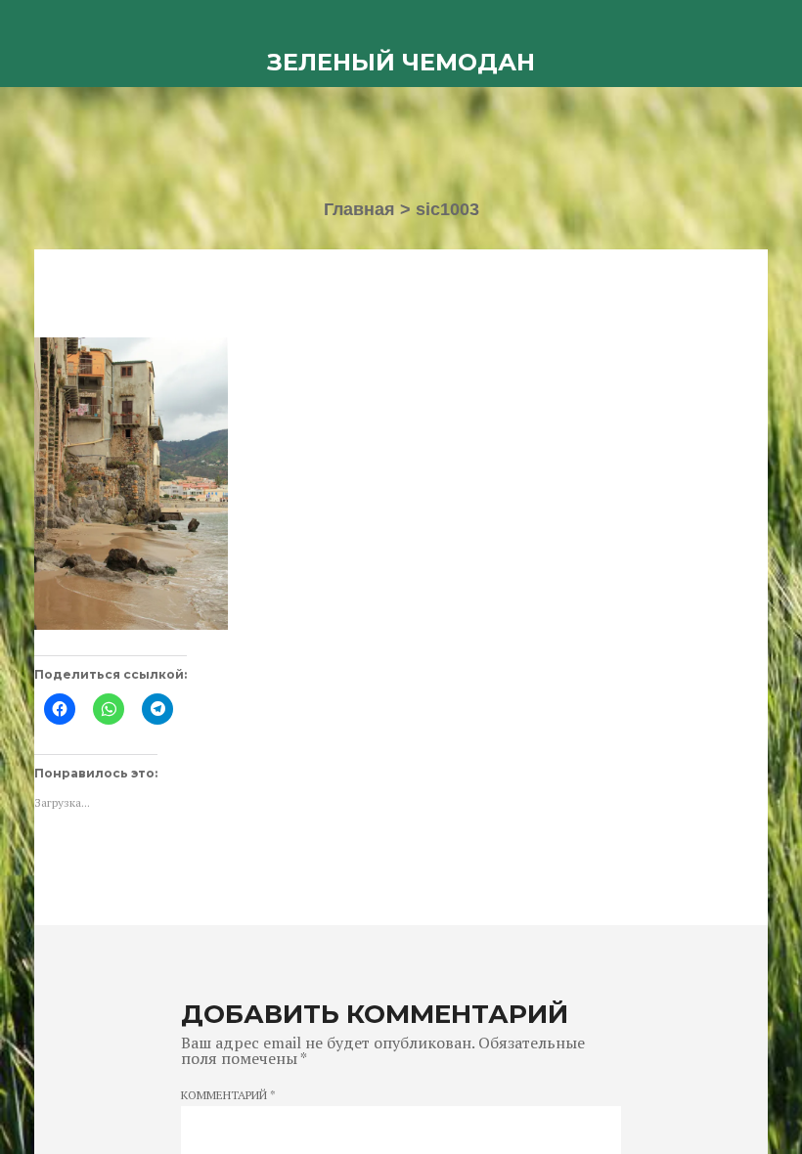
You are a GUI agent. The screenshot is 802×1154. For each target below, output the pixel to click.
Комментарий (228, 1095)
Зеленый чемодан (401, 62)
